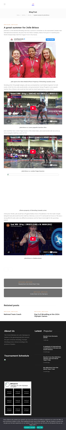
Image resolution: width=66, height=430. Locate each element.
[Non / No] (64, 424)
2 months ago (46, 352)
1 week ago (45, 340)
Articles (23, 15)
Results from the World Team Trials (28, 284)
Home (18, 15)
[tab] (38, 331)
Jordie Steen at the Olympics (39, 294)
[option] (18, 312)
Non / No (39, 427)
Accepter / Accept (29, 427)
